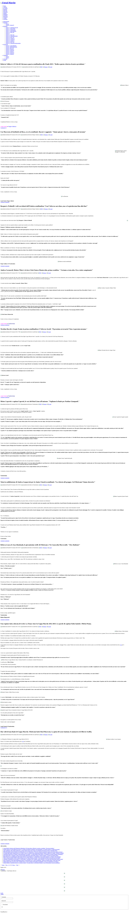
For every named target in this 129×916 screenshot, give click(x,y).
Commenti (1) (3, 127)
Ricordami (5, 904)
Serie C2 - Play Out (10, 42)
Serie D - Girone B (10, 50)
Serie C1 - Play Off (10, 32)
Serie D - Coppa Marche (11, 45)
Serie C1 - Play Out (10, 34)
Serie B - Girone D (10, 25)
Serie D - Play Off (10, 48)
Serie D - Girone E (10, 54)
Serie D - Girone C (10, 51)
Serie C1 (8, 33)
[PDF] (41, 67)
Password (4, 900)
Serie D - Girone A (10, 49)
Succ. (14, 865)
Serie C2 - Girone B (10, 39)
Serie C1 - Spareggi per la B (12, 27)
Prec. (7, 865)
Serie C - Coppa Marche (11, 31)
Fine (17, 865)
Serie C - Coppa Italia (10, 28)
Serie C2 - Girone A (10, 38)
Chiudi (2, 894)
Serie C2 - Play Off (10, 37)
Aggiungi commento (5, 202)
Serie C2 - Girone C (10, 40)
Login (2, 893)
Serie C (7, 57)
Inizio (3, 865)
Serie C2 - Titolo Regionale (12, 36)
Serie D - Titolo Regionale (11, 46)
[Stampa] (45, 67)
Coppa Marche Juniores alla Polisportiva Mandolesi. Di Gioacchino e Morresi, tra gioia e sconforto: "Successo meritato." (28, 848)
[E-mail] (50, 67)
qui (121, 644)
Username (4, 897)
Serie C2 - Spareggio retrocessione (13, 43)
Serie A (7, 24)
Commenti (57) (4, 727)
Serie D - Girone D (10, 52)
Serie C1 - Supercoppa (11, 30)
